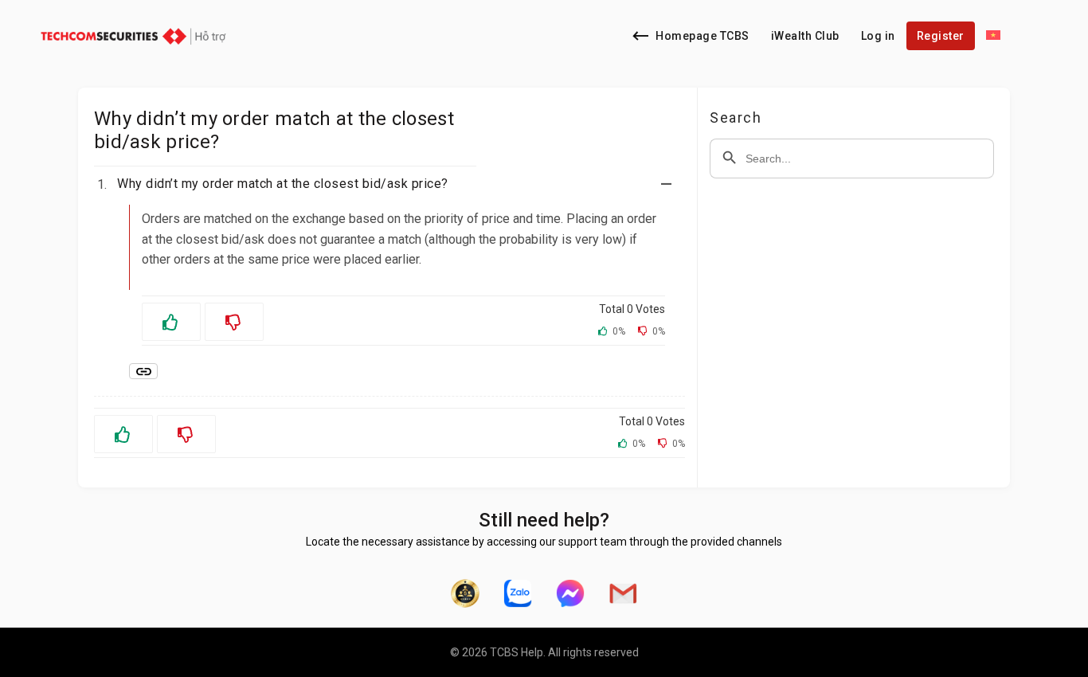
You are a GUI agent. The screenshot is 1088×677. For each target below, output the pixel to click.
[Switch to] (993, 36)
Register (941, 35)
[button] (399, 184)
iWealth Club (805, 35)
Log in (878, 35)
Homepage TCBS (702, 35)
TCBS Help (516, 652)
